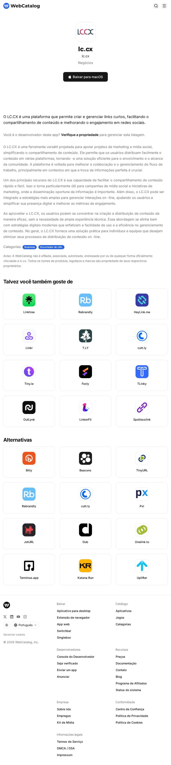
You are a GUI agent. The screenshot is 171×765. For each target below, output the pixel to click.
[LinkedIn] (11, 616)
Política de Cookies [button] (129, 722)
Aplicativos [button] (124, 611)
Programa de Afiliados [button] (131, 683)
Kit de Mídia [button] (65, 722)
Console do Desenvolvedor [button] (75, 656)
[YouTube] (18, 616)
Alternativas (17, 440)
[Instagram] (25, 616)
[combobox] (25, 625)
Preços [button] (120, 656)
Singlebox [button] (64, 637)
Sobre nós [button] (64, 709)
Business (29, 247)
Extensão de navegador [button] (73, 617)
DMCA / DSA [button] (66, 748)
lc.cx (85, 56)
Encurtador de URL (51, 247)
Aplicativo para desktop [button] (74, 611)
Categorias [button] (123, 624)
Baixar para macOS (88, 77)
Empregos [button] (64, 716)
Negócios (85, 63)
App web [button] (63, 624)
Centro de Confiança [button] (130, 709)
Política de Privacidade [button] (132, 716)
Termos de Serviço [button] (70, 741)
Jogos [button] (120, 617)
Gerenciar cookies (14, 634)
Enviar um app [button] (67, 670)
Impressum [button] (64, 755)
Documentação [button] (126, 663)
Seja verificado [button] (67, 663)
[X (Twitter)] (5, 616)
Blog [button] (119, 676)
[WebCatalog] (6, 605)
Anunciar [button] (63, 676)
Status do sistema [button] (128, 690)
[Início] (21, 5)
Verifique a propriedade (79, 135)
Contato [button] (121, 670)
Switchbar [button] (64, 631)
